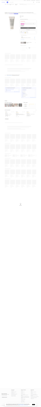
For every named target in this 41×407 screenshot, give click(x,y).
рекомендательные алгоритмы (21, 404)
